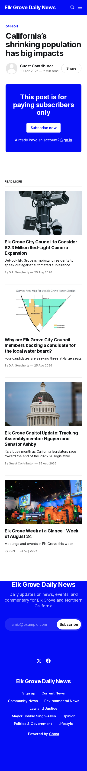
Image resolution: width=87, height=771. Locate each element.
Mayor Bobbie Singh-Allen (34, 716)
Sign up (28, 693)
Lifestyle (65, 723)
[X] (39, 661)
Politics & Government (33, 723)
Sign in (66, 140)
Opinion (12, 26)
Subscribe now (44, 127)
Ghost (54, 734)
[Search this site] (72, 7)
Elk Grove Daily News (30, 7)
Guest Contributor (36, 66)
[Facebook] (48, 661)
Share (71, 68)
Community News (23, 701)
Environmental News (61, 701)
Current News (53, 693)
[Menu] (80, 7)
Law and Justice (43, 708)
